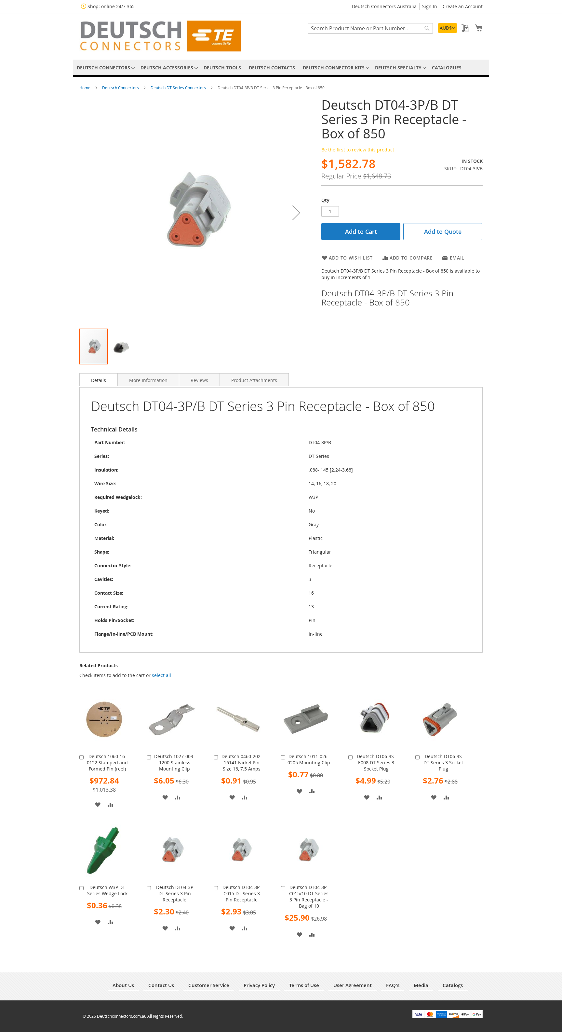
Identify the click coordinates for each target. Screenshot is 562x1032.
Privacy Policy (259, 985)
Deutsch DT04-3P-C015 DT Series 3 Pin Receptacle (241, 893)
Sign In (429, 6)
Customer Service (208, 985)
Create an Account (463, 6)
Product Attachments (254, 380)
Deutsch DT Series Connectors (179, 87)
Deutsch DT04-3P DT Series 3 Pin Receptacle (174, 893)
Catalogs (453, 985)
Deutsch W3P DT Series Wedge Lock (107, 890)
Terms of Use (304, 985)
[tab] (98, 379)
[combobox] (370, 28)
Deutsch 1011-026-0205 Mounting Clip (309, 759)
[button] (447, 28)
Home (85, 87)
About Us (123, 985)
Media (421, 985)
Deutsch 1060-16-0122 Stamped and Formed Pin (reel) (107, 762)
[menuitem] (105, 67)
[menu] (281, 67)
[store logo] (160, 36)
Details (98, 380)
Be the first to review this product (357, 150)
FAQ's (392, 985)
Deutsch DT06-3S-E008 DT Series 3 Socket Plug (376, 762)
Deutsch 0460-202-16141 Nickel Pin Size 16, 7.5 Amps (241, 762)
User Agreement (352, 985)
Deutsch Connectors (121, 87)
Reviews (199, 380)
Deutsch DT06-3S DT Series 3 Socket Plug (443, 762)
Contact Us (161, 985)
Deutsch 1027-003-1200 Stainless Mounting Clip (174, 762)
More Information (148, 380)
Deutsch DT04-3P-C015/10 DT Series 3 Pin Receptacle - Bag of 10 (308, 896)
